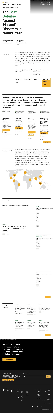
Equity (44, 84)
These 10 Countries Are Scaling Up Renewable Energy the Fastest (38, 278)
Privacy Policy (48, 398)
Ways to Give (11, 380)
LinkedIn (36, 406)
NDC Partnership (31, 119)
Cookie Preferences (47, 403)
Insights (19, 4)
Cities (16, 70)
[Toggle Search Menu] (45, 2)
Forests (17, 79)
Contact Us (49, 389)
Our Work (49, 4)
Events (49, 390)
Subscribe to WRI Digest (9, 359)
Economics (45, 82)
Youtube (43, 406)
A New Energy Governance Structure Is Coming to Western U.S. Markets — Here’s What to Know (31, 309)
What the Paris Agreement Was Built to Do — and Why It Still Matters (14, 228)
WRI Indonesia (38, 396)
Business (45, 81)
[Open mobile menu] (50, 2)
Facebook (32, 406)
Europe (18, 395)
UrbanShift (18, 118)
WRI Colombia (38, 394)
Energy (35, 70)
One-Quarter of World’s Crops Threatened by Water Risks (22, 42)
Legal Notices (48, 399)
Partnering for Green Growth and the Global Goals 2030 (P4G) (44, 121)
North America (18, 399)
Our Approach (42, 4)
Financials (49, 394)
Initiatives (13, 4)
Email (25, 376)
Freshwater (27, 79)
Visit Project (5, 132)
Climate (26, 70)
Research (5, 4)
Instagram (34, 406)
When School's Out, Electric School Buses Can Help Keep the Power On (38, 215)
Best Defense (9, 14)
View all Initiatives (46, 142)
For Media (49, 392)
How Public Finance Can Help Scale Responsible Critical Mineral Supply (19, 324)
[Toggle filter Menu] (48, 2)
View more (47, 296)
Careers (49, 395)
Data (9, 4)
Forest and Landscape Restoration (41, 236)
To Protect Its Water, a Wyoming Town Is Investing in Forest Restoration (38, 242)
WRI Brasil (39, 391)
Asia (17, 393)
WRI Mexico (39, 398)
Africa (17, 392)
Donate (42, 2)
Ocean (35, 79)
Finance (44, 85)
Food (44, 70)
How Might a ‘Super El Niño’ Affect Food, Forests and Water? (7, 42)
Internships (49, 396)
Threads (37, 406)
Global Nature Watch (6, 119)
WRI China (39, 392)
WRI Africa (39, 390)
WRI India (39, 395)
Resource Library (48, 391)
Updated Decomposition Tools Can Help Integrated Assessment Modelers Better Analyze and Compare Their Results (44, 325)
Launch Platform (7, 130)
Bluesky (39, 406)
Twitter (41, 406)
